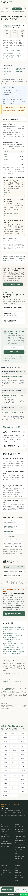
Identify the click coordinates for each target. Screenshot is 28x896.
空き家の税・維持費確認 (6, 843)
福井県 (22, 754)
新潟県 (22, 750)
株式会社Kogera (9, 689)
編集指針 (17, 870)
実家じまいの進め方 (8, 890)
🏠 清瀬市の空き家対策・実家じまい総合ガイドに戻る (14, 567)
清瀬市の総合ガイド (9, 532)
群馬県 (5, 746)
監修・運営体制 (18, 868)
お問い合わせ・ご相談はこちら (11, 673)
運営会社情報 (18, 872)
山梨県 (5, 758)
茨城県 (14, 741)
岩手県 (22, 733)
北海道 (5, 733)
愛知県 (14, 762)
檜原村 (5, 156)
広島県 (5, 779)
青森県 (14, 733)
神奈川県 (14, 750)
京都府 (14, 766)
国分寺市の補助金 (19, 546)
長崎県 (22, 787)
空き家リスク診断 (5, 838)
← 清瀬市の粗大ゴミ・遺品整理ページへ (11, 681)
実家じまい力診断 (5, 836)
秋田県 (14, 737)
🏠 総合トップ (7, 8)
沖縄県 (14, 795)
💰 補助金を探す (17, 8)
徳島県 (22, 779)
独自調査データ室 (19, 834)
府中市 (5, 164)
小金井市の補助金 (8, 546)
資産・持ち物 (4, 868)
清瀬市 (16, 11)
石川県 (14, 754)
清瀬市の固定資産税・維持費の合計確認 (13, 627)
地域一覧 (7, 11)
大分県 (14, 791)
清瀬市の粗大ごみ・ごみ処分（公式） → (12, 240)
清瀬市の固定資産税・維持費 (10, 527)
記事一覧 (17, 853)
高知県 (22, 783)
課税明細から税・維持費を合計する (12, 575)
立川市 (5, 162)
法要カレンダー (4, 831)
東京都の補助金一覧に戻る (10, 633)
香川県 (5, 783)
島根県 (14, 775)
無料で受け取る (14, 351)
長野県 (14, 758)
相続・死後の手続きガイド (21, 831)
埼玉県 (14, 746)
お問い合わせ (18, 875)
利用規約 (17, 880)
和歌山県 (23, 771)
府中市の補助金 (17, 543)
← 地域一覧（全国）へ (6, 679)
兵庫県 (5, 771)
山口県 (14, 779)
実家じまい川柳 (18, 858)
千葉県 (22, 746)
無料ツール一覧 (4, 826)
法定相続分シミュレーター (7, 829)
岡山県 (22, 775)
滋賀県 (5, 766)
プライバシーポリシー (19, 354)
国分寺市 (6, 159)
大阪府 (22, 766)
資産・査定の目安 (5, 846)
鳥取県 (5, 775)
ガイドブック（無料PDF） (21, 847)
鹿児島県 (5, 795)
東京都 (12, 11)
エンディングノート (5, 870)
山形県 (22, 737)
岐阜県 (22, 758)
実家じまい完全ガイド (20, 829)
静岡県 (5, 762)
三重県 (22, 762)
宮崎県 (22, 791)
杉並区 (5, 154)
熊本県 (5, 791)
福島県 (5, 741)
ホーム (2, 11)
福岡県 (5, 787)
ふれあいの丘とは (19, 826)
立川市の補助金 (7, 543)
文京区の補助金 (7, 540)
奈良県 (14, 771)
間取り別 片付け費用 (19, 856)
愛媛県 (14, 783)
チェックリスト (4, 865)
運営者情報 (17, 865)
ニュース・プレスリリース (21, 844)
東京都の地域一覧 (10, 521)
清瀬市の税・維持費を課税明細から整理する (14, 614)
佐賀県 (14, 787)
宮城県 (5, 737)
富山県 (5, 754)
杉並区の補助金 (17, 540)
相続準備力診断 (4, 841)
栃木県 (22, 741)
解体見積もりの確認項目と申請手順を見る (13, 571)
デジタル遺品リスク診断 (6, 834)
